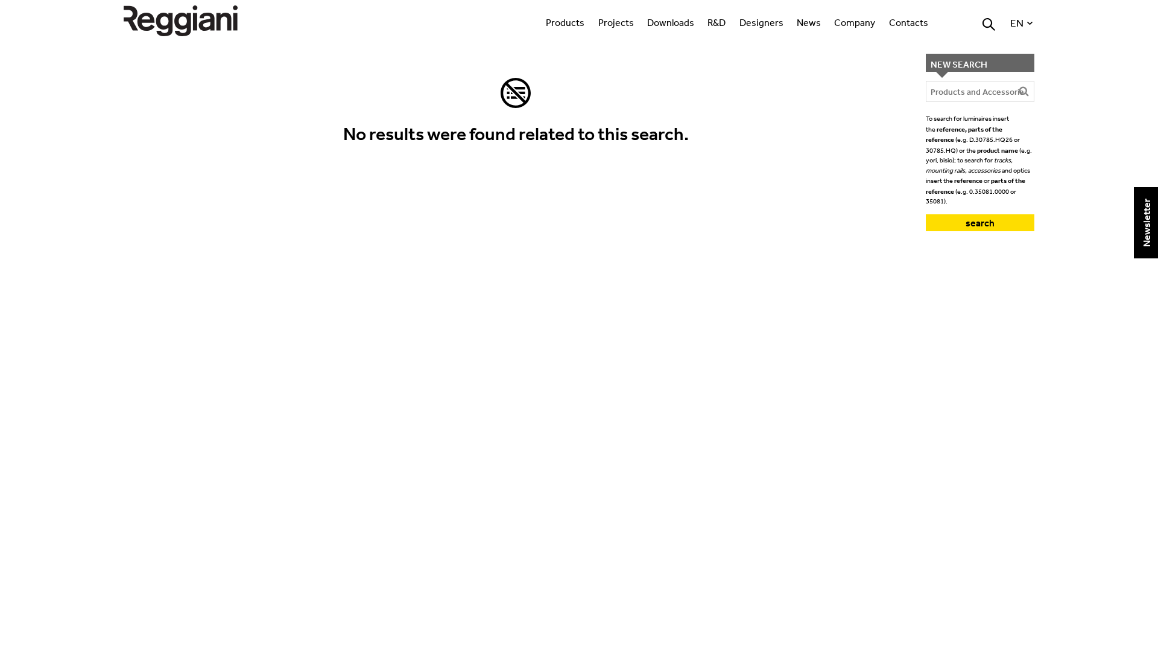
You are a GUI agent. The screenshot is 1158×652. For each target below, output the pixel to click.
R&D (716, 22)
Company (854, 22)
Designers (761, 22)
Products (565, 22)
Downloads (670, 22)
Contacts (908, 22)
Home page (193, 20)
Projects (616, 22)
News (809, 22)
